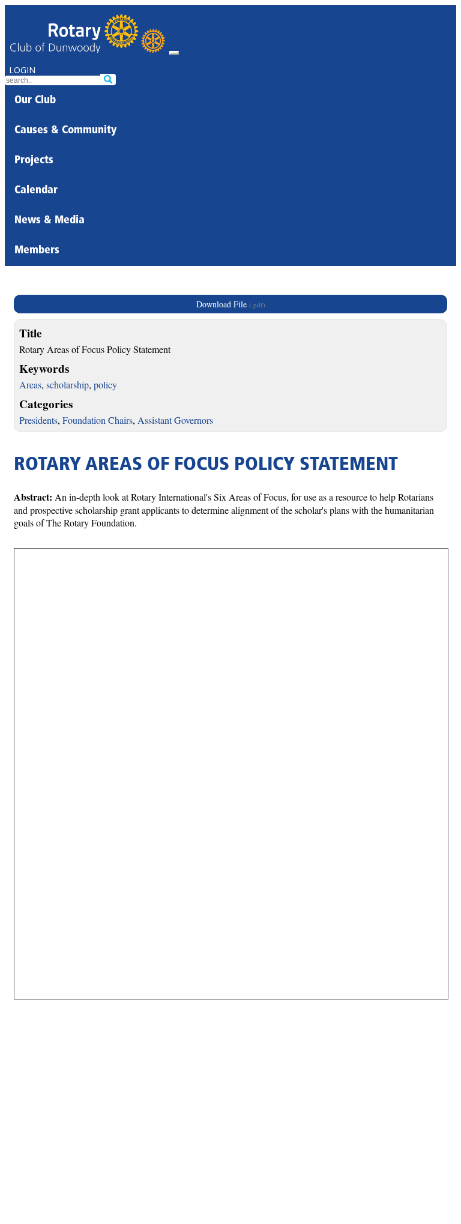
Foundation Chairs (97, 420)
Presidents (38, 420)
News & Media (49, 221)
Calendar (36, 190)
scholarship (67, 384)
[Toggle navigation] (174, 53)
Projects (33, 160)
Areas (30, 384)
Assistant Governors (175, 420)
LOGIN (22, 70)
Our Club (35, 100)
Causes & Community (65, 130)
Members (36, 251)
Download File (230, 304)
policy (105, 384)
